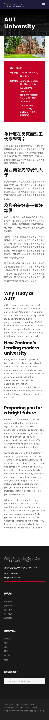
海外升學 (8, 605)
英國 (6, 651)
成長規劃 (8, 618)
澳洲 (6, 647)
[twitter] (17, 714)
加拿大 (7, 638)
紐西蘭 (7, 655)
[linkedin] (9, 714)
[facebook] (5, 714)
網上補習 (8, 614)
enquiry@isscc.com (12, 577)
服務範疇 (8, 601)
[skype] (13, 714)
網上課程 (8, 610)
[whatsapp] (22, 714)
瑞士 (6, 659)
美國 (6, 643)
